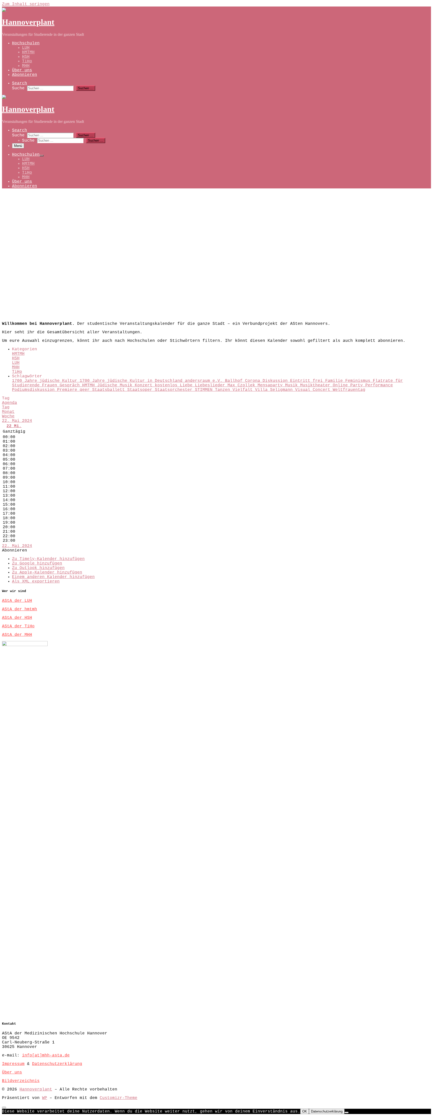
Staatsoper (141, 390)
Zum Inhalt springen (26, 4)
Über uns (12, 1072)
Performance (379, 385)
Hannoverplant (36, 1089)
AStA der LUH (17, 601)
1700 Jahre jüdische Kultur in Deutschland (132, 381)
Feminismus (359, 381)
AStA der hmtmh (19, 609)
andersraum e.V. (205, 381)
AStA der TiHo (18, 626)
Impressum (13, 1064)
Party (357, 385)
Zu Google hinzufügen (37, 563)
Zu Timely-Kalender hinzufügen (48, 559)
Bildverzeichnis (21, 1081)
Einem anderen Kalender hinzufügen (53, 577)
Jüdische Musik (116, 385)
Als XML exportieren (36, 581)
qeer (86, 390)
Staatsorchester (175, 390)
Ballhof (235, 381)
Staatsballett (109, 390)
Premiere (68, 390)
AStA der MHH (17, 635)
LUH (16, 363)
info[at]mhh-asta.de (46, 1055)
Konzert (145, 385)
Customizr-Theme (118, 1098)
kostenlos (167, 385)
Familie (335, 381)
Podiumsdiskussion (34, 390)
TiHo (17, 372)
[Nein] (347, 1112)
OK (304, 1111)
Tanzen (224, 390)
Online (341, 385)
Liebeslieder (211, 385)
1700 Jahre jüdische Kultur (46, 381)
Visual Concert (314, 390)
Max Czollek (243, 385)
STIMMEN (205, 390)
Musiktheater (316, 385)
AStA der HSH (17, 618)
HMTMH (18, 354)
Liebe (187, 385)
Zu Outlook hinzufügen (38, 568)
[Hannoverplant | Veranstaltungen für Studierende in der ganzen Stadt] (20, 10)
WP (44, 1098)
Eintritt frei (307, 381)
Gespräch (71, 385)
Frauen (51, 385)
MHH (16, 367)
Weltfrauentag (349, 390)
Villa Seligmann (275, 390)
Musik (292, 385)
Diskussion (276, 381)
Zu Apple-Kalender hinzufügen (47, 572)
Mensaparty (271, 385)
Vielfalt (244, 390)
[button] (14, 550)
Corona (254, 381)
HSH (16, 358)
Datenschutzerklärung (57, 1064)
